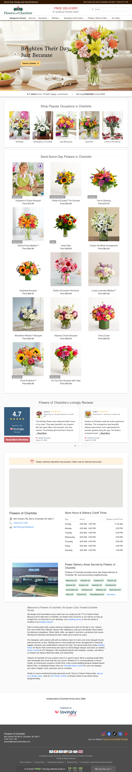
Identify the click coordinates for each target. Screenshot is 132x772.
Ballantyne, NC (71, 580)
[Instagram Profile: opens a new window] (103, 734)
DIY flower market (58, 675)
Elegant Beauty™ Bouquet (52, 414)
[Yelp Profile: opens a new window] (126, 734)
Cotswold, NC (99, 580)
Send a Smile (29, 63)
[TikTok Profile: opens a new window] (115, 734)
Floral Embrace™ (98, 414)
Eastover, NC (83, 585)
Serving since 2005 (90, 94)
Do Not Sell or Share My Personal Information (96, 762)
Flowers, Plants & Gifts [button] (97, 18)
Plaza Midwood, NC (97, 594)
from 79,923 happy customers (47, 94)
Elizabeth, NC (97, 585)
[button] (75, 446)
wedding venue (74, 619)
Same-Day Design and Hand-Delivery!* (21, 2)
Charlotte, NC (85, 580)
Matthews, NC (101, 589)
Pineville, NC (81, 594)
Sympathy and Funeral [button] (73, 18)
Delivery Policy (72, 762)
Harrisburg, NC (87, 589)
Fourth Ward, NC (72, 589)
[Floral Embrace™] (88, 414)
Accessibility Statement (56, 762)
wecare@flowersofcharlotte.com (17, 741)
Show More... (111, 594)
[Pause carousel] (62, 84)
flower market (33, 650)
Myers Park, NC (115, 589)
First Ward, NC (110, 585)
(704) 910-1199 (20, 523)
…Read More (41, 433)
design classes (46, 621)
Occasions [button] (42, 18)
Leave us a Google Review (115, 739)
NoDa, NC (69, 594)
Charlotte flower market (73, 665)
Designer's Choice (18, 18)
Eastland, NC (70, 585)
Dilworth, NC (111, 580)
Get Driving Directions (23, 527)
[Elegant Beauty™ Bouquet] (39, 414)
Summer (32, 18)
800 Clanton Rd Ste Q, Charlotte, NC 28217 (22, 736)
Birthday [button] (55, 18)
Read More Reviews (17, 439)
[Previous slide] (15, 54)
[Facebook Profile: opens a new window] (109, 734)
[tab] (65, 84)
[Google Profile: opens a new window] (120, 734)
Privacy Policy (39, 762)
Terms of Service (25, 762)
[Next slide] (116, 54)
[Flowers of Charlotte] (22, 10)
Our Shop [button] (116, 18)
